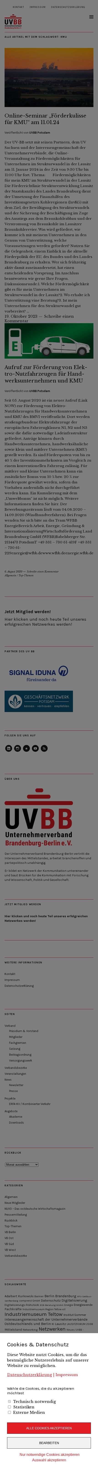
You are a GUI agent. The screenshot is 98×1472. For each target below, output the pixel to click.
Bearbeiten (49, 1443)
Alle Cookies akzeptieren (49, 1428)
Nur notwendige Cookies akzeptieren (50, 1455)
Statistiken (23, 1407)
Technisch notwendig (34, 1401)
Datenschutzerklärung (29, 1374)
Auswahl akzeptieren (49, 1460)
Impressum (67, 1374)
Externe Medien (29, 1412)
